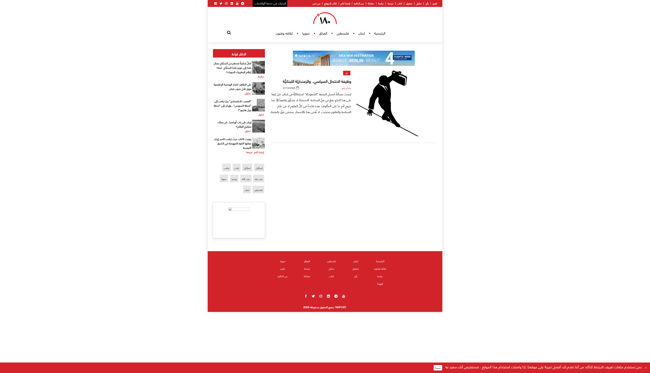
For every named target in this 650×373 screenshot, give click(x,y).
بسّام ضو (346, 87)
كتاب (399, 3)
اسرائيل (247, 168)
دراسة (381, 3)
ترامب (226, 168)
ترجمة (390, 3)
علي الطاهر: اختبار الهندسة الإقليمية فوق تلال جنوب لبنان (232, 86)
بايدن (236, 168)
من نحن (316, 3)
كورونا (380, 283)
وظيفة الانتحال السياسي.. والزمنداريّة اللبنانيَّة (317, 81)
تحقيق (409, 3)
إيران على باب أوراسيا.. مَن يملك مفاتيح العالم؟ (234, 124)
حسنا (437, 367)
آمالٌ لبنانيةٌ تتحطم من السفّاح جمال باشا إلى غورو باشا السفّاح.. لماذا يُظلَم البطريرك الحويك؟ (232, 67)
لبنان (361, 33)
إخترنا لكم (345, 3)
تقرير (434, 3)
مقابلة (371, 3)
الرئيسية (379, 33)
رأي (427, 3)
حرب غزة (259, 179)
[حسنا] (645, 367)
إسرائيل (259, 168)
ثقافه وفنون (284, 33)
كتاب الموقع (330, 3)
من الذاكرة (359, 3)
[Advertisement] (354, 185)
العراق (323, 33)
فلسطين (343, 33)
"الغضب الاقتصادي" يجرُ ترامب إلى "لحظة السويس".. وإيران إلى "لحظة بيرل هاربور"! (232, 105)
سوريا (306, 33)
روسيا (234, 179)
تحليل (419, 3)
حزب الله (246, 179)
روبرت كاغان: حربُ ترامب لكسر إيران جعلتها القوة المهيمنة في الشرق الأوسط (232, 143)
